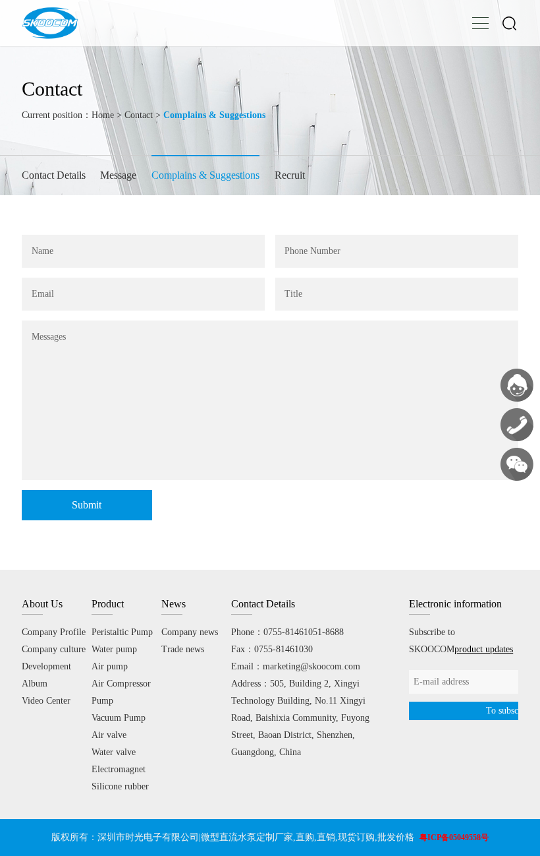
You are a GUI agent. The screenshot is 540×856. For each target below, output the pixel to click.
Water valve (114, 752)
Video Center (46, 701)
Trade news (182, 649)
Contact (138, 115)
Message (118, 175)
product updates (483, 649)
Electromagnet (119, 769)
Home (103, 115)
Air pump (110, 666)
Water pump (114, 649)
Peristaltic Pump (122, 632)
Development (46, 666)
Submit (86, 504)
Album (34, 683)
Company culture (54, 649)
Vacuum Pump (119, 718)
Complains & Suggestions (205, 175)
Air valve (109, 735)
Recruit (290, 175)
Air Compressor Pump (121, 692)
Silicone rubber (120, 786)
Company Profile (54, 632)
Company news (189, 632)
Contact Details (54, 175)
